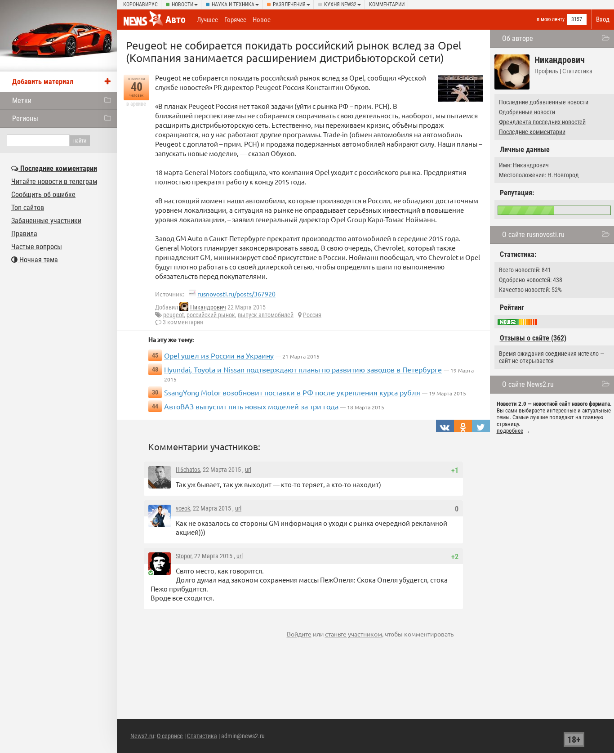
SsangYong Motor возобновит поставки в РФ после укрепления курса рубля (292, 392)
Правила (24, 233)
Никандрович (208, 307)
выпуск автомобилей (266, 314)
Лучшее (207, 20)
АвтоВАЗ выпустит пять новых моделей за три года (251, 406)
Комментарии (387, 4)
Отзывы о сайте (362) (533, 338)
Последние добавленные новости (543, 102)
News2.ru (142, 736)
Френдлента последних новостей (542, 122)
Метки (21, 100)
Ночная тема (38, 259)
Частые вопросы (36, 246)
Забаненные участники (46, 220)
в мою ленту (551, 19)
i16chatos (188, 469)
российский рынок (211, 314)
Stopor (183, 556)
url (248, 469)
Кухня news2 (340, 4)
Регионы (25, 118)
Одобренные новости (527, 112)
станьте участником (353, 634)
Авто (175, 19)
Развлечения (289, 4)
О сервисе (170, 736)
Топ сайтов (27, 207)
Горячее (235, 20)
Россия (312, 314)
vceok (183, 508)
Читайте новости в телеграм (54, 181)
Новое (262, 20)
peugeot (173, 314)
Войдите (299, 634)
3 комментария (183, 322)
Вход (603, 19)
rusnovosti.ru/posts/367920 (236, 294)
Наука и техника (233, 4)
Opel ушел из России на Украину (219, 355)
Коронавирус (140, 4)
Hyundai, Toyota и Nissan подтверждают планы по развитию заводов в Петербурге (303, 369)
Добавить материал (42, 81)
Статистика (577, 71)
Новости (182, 4)
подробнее (510, 430)
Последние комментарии (532, 131)
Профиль (546, 71)
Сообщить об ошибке (43, 194)
